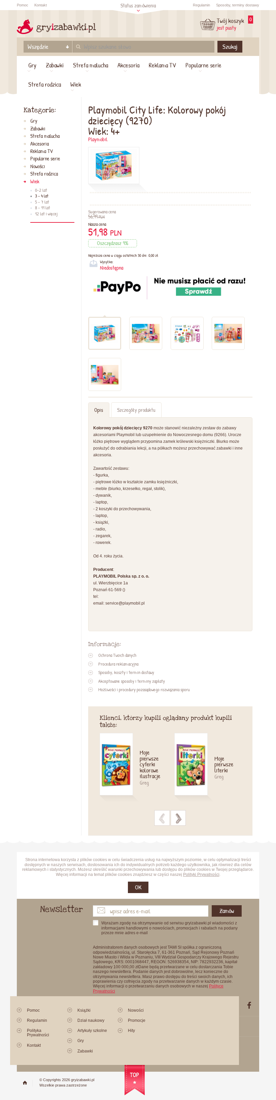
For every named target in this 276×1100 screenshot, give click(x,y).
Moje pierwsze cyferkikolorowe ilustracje (150, 765)
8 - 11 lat (42, 208)
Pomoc (22, 5)
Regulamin (201, 5)
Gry (32, 65)
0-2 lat (41, 190)
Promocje (136, 1020)
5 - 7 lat (42, 202)
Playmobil (97, 139)
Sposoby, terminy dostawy (237, 5)
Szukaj (229, 46)
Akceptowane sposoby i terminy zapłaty (131, 681)
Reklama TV (162, 65)
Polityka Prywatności (38, 1032)
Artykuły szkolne (92, 1030)
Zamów (226, 911)
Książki (84, 1010)
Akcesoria (128, 65)
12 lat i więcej (46, 214)
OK (138, 887)
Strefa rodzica (44, 84)
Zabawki (55, 65)
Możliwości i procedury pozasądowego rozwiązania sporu (144, 689)
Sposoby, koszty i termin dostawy (126, 672)
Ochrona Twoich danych (117, 655)
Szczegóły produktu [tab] (136, 410)
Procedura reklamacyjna (118, 664)
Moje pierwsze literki (223, 765)
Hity (131, 1030)
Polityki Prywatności (201, 874)
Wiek (75, 84)
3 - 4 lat (41, 196)
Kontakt (40, 5)
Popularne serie (203, 65)
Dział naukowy (90, 1020)
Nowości (37, 166)
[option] (137, 768)
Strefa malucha (90, 65)
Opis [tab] (98, 410)
